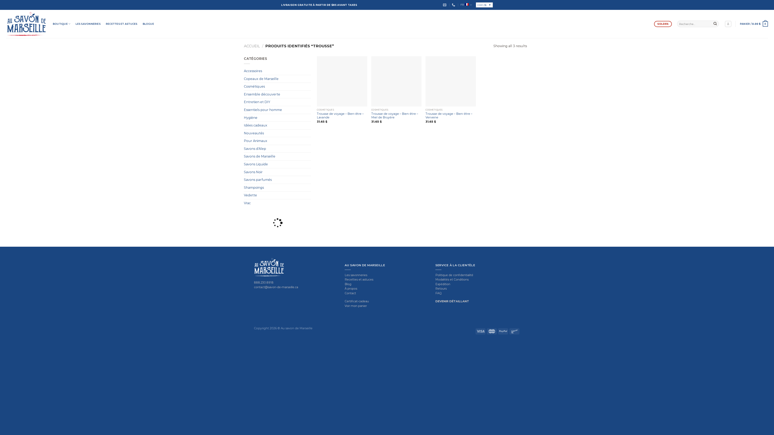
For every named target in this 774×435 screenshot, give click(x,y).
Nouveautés (254, 133)
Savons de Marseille (259, 156)
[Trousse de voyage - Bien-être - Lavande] (342, 81)
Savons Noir (253, 172)
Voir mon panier (356, 306)
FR (462, 4)
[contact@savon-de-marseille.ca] (445, 5)
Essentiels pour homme (263, 110)
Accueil (252, 46)
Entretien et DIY (257, 102)
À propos (351, 288)
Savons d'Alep (255, 149)
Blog (348, 284)
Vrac (247, 203)
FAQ (438, 293)
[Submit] (715, 24)
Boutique (60, 23)
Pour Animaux (255, 141)
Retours (441, 288)
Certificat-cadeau (357, 301)
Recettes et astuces (121, 23)
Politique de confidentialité (454, 275)
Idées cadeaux (255, 125)
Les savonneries (88, 23)
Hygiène (250, 118)
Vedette (250, 195)
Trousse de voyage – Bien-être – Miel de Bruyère (394, 115)
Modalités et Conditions (452, 279)
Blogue (148, 23)
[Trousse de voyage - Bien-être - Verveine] (450, 81)
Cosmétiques (254, 86)
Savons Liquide (256, 164)
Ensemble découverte (262, 94)
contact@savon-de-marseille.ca (276, 287)
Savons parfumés (258, 180)
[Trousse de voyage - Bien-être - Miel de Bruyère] (396, 81)
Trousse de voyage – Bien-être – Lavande (340, 115)
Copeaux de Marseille (261, 79)
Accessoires (253, 71)
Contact (350, 293)
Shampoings (254, 188)
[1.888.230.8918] (454, 5)
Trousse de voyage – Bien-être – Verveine (448, 115)
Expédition (442, 284)
